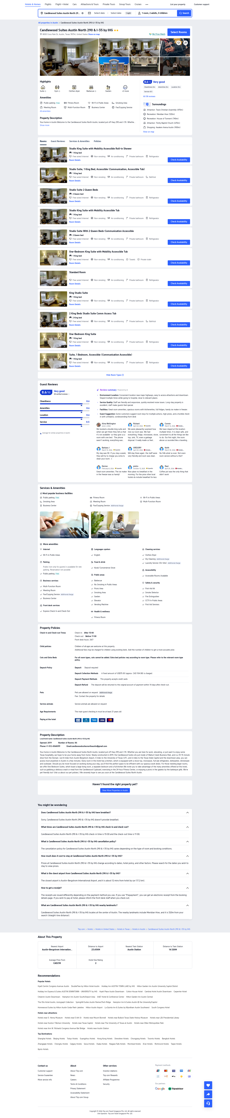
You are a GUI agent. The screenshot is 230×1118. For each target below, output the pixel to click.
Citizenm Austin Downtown (49, 997)
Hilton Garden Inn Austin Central (139, 997)
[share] (208, 1094)
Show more (44, 125)
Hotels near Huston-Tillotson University (54, 1023)
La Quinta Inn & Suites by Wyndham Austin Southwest (127, 1007)
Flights (48, 4)
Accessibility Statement (79, 1093)
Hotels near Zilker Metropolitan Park (149, 1023)
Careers (73, 1080)
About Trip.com (76, 1071)
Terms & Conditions (78, 1084)
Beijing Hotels (59, 1039)
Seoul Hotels (89, 1044)
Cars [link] (75, 4)
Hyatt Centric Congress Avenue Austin (53, 986)
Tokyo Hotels (72, 1039)
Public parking (49, 498)
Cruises (138, 4)
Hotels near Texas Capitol (82, 1023)
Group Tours (124, 4)
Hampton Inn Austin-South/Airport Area (78, 997)
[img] (69, 57)
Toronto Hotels (154, 1039)
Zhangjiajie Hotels (45, 1044)
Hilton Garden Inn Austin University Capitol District (157, 986)
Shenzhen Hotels (121, 1039)
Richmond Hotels (162, 1044)
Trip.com (81, 929)
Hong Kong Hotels (104, 1039)
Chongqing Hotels (138, 1039)
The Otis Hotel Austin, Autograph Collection (56, 1002)
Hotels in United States (104, 929)
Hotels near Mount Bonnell (95, 1018)
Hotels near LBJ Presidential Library (164, 1018)
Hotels (90, 929)
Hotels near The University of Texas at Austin (113, 1023)
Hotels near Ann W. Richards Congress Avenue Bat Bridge (61, 1028)
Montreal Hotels (134, 1044)
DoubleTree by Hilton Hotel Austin (85, 986)
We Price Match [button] (158, 34)
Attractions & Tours (89, 4)
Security (106, 1084)
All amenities (45, 111)
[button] (147, 4)
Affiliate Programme (111, 1080)
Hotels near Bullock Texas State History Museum (128, 1018)
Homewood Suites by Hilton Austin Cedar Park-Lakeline (61, 1007)
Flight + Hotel (62, 4)
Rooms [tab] (43, 141)
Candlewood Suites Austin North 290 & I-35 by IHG (76, 30)
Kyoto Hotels (43, 1049)
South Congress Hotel (161, 1007)
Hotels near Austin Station (98, 1028)
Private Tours (109, 4)
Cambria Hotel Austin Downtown (158, 991)
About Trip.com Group (79, 1097)
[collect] (208, 1085)
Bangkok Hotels (168, 1039)
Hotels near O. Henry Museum (50, 1018)
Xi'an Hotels (148, 1044)
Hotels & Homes (33, 4)
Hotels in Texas (123, 929)
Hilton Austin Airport (94, 1007)
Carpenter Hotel (180, 991)
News (72, 1075)
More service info (45, 1080)
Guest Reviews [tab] (58, 141)
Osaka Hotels (101, 1044)
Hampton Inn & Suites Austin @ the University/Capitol (135, 1002)
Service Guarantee (45, 1075)
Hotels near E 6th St (73, 1018)
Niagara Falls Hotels (117, 1044)
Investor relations (110, 1071)
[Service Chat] (208, 1103)
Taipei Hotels (176, 1044)
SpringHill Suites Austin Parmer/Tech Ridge (93, 1002)
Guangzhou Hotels (87, 1039)
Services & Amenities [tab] (79, 141)
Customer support (45, 1071)
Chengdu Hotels (61, 1044)
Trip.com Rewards (110, 1075)
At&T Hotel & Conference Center (110, 997)
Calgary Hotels (76, 1044)
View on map (148, 132)
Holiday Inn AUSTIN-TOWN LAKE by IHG (118, 986)
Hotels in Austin (138, 929)
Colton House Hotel (134, 991)
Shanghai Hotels (44, 1039)
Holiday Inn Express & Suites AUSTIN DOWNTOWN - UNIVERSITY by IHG (67, 991)
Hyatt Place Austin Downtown (111, 991)
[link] (177, 4)
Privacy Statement (77, 1088)
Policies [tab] (97, 141)
